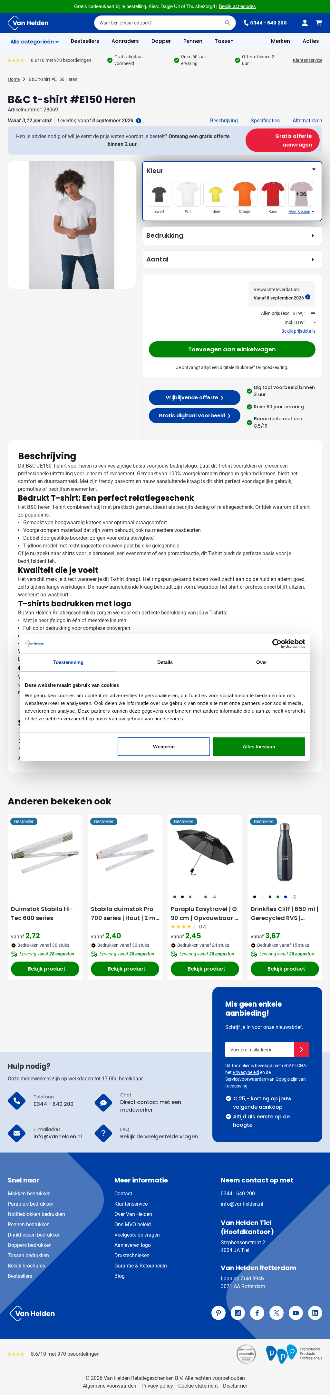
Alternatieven (307, 121)
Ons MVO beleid (132, 1224)
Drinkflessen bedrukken (34, 1235)
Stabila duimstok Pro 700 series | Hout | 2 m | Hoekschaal (125, 914)
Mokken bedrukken (29, 1194)
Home (14, 79)
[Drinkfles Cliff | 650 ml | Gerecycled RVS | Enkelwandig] (285, 852)
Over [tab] (261, 662)
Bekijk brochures (26, 1266)
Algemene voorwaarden (109, 1386)
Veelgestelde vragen (137, 1235)
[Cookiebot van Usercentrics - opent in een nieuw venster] (277, 644)
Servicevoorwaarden (245, 1079)
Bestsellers (20, 1276)
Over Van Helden (133, 1214)
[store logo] (85, 1313)
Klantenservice (307, 60)
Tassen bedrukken (28, 1255)
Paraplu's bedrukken (30, 1204)
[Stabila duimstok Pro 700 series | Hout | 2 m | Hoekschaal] (125, 852)
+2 (293, 896)
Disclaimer (235, 1386)
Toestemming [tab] (68, 662)
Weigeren (164, 746)
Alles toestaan (259, 746)
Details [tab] (165, 662)
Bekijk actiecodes (237, 6)
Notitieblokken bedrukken (36, 1214)
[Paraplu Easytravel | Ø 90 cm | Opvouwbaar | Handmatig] (205, 852)
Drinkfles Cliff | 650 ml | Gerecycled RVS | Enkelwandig (284, 914)
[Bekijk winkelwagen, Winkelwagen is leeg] (319, 23)
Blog (119, 1276)
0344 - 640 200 (268, 23)
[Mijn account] (305, 23)
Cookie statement (198, 1386)
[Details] (138, 120)
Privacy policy (157, 1386)
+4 (213, 896)
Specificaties (265, 121)
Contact (123, 1194)
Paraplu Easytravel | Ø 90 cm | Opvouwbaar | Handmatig (204, 914)
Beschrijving (224, 121)
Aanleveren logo (132, 1245)
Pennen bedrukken (29, 1224)
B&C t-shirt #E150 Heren (53, 79)
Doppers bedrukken (30, 1245)
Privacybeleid (246, 1072)
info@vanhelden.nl (242, 1204)
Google (283, 1079)
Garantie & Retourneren (140, 1266)
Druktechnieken (132, 1255)
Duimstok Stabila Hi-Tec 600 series (42, 913)
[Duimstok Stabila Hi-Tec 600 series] (45, 852)
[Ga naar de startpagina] (28, 23)
